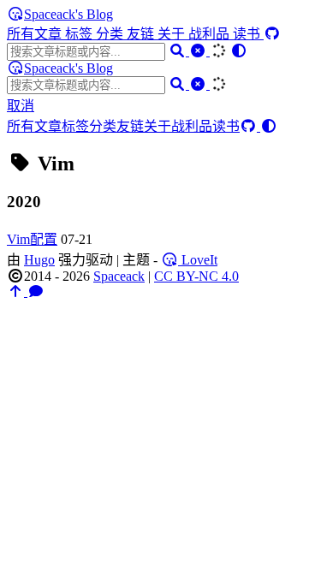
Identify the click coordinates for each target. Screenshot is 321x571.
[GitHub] (272, 34)
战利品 (210, 34)
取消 (20, 105)
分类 (111, 34)
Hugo (39, 260)
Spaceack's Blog (68, 14)
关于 (173, 34)
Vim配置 (32, 239)
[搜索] (179, 51)
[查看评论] (36, 291)
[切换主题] (238, 51)
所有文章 (36, 34)
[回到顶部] (17, 291)
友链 (142, 34)
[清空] (199, 51)
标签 (80, 34)
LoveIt (197, 260)
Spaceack (119, 276)
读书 (248, 34)
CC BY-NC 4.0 (196, 276)
